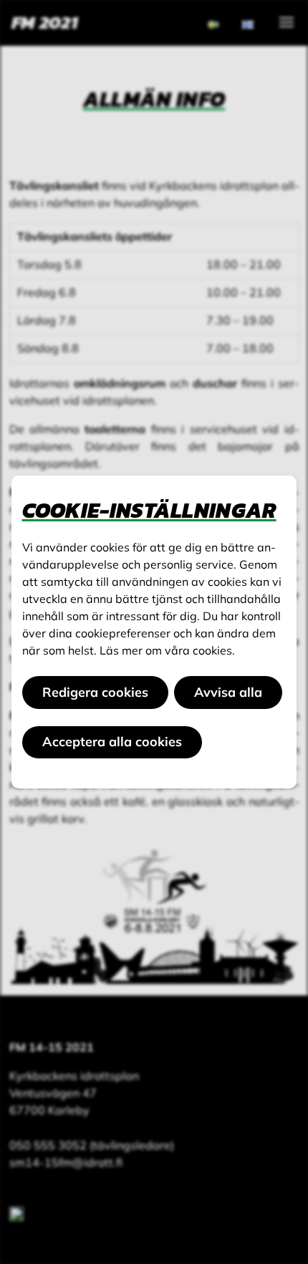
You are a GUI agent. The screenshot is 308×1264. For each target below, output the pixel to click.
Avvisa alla (228, 692)
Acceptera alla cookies (112, 741)
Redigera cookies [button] (95, 692)
